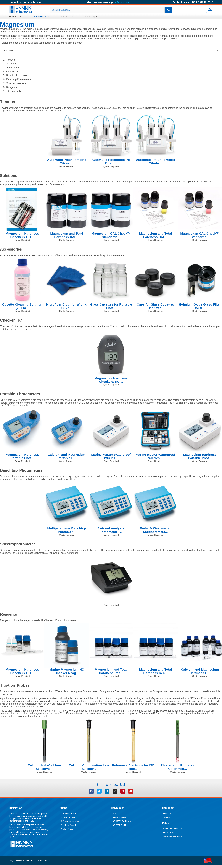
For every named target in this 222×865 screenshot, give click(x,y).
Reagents (11, 87)
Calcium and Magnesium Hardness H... (200, 671)
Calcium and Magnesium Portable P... (67, 456)
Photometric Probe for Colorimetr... (178, 767)
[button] (217, 50)
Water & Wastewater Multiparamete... (155, 530)
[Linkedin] (107, 791)
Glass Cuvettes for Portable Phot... (111, 306)
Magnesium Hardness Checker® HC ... (22, 235)
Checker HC (13, 71)
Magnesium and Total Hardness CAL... (66, 235)
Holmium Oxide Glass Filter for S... (200, 306)
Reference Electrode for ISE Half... (133, 767)
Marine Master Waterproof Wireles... (111, 456)
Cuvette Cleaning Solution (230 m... (22, 306)
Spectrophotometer (16, 83)
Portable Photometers (18, 75)
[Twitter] (99, 791)
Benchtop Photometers (18, 79)
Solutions (11, 63)
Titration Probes (14, 91)
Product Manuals (68, 829)
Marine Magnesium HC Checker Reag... (66, 671)
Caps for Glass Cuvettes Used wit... (155, 306)
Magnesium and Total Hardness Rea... (111, 671)
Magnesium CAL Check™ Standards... (111, 235)
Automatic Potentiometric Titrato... (66, 161)
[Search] (168, 10)
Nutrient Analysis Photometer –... (111, 530)
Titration (10, 59)
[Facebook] (91, 791)
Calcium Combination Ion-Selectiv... (89, 767)
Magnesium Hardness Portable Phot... (22, 456)
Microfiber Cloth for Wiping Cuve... (66, 306)
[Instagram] (115, 791)
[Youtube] (130, 791)
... (90, 602)
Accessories (12, 67)
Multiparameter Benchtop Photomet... (66, 530)
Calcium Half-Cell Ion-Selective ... (44, 767)
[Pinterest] (122, 791)
